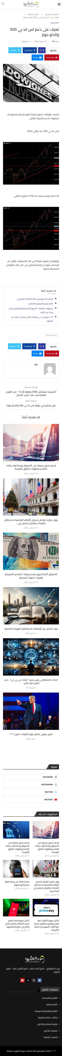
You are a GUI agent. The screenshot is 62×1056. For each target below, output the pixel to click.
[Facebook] (39, 980)
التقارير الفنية (33, 14)
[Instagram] (34, 980)
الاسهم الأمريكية (51, 335)
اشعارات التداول (50, 1030)
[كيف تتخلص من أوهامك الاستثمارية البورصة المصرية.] (31, 605)
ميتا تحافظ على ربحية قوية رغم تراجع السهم (17, 883)
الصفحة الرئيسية (52, 14)
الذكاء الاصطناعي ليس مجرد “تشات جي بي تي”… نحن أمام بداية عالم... (31, 681)
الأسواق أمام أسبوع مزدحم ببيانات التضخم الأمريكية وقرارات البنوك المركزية (31, 576)
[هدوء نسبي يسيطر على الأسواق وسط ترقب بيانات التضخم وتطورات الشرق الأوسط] (31, 442)
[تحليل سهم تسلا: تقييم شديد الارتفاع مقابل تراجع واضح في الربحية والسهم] (16, 907)
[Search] (3, 4)
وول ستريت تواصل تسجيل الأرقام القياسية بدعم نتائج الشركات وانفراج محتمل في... (31, 521)
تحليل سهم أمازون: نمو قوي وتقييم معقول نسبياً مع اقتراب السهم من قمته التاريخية (46, 925)
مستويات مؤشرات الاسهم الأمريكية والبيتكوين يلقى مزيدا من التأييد (30, 310)
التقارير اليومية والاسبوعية (46, 1011)
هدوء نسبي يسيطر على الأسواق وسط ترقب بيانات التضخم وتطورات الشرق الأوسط (31, 467)
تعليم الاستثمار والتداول (47, 1024)
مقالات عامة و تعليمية (47, 1017)
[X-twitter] (28, 980)
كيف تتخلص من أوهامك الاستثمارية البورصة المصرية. (31, 628)
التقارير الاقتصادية (49, 998)
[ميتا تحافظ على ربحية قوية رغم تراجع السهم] (16, 869)
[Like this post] (41, 50)
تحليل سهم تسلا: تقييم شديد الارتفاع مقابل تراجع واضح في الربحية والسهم (17, 923)
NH (53, 41)
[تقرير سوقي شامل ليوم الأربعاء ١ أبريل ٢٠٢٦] (31, 711)
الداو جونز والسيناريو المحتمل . (40, 304)
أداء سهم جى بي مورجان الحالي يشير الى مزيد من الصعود (32, 319)
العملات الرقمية (50, 1037)
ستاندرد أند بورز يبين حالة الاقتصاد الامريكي (35, 299)
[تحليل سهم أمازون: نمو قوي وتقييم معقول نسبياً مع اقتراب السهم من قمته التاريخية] (46, 907)
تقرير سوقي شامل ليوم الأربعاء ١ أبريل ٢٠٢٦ (31, 734)
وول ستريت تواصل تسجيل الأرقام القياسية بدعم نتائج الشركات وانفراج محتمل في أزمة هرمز (46, 886)
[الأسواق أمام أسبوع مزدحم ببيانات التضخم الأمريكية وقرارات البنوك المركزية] (31, 551)
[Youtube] (22, 980)
